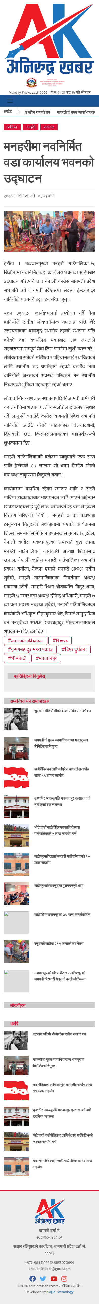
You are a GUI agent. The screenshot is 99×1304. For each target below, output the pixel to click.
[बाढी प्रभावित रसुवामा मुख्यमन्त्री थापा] (16, 893)
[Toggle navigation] (10, 100)
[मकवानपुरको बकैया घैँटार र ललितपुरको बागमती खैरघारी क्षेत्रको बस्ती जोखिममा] (16, 980)
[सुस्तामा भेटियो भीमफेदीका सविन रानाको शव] (16, 719)
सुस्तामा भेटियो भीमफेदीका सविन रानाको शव (62, 710)
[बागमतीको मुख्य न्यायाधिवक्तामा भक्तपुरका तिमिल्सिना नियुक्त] (16, 748)
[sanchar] (49, 82)
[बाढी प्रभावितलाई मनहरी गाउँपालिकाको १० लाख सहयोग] (16, 864)
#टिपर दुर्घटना (74, 649)
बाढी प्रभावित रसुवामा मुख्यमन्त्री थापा (58, 885)
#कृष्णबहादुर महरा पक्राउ (30, 649)
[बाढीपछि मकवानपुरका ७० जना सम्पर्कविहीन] (16, 922)
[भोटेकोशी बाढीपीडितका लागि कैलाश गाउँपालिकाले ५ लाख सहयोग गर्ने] (16, 835)
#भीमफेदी (17, 658)
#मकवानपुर (46, 658)
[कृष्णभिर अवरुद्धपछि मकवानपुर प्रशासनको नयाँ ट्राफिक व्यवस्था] (16, 806)
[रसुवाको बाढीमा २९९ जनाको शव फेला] (16, 951)
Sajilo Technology (60, 1292)
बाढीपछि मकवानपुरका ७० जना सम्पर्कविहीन (62, 914)
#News (60, 640)
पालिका (12, 127)
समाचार (49, 127)
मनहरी (31, 127)
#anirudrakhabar (25, 640)
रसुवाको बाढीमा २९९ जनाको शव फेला (58, 943)
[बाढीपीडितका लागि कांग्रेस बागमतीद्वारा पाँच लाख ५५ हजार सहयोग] (16, 777)
